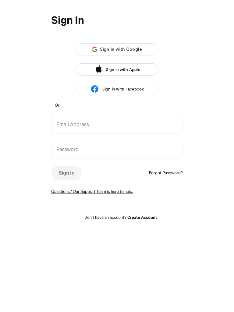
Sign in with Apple (123, 69)
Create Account (142, 217)
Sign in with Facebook (123, 89)
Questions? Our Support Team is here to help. (92, 191)
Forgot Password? (166, 173)
